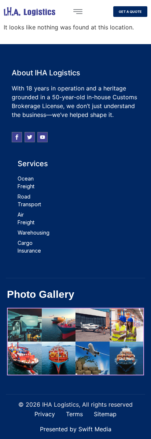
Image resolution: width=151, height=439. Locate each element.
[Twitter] (30, 137)
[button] (78, 11)
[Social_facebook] (17, 137)
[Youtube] (42, 137)
